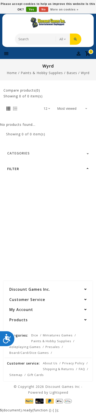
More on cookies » (64, 9)
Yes (31, 9)
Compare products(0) (21, 90)
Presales (52, 347)
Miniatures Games (58, 335)
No (43, 9)
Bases (72, 73)
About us (50, 363)
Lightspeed (58, 392)
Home (12, 73)
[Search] (75, 39)
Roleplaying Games (25, 347)
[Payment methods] (28, 401)
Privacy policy (73, 363)
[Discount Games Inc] (48, 22)
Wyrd (85, 73)
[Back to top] (86, 401)
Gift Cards (35, 375)
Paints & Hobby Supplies (42, 73)
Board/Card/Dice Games (29, 353)
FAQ (82, 369)
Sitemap (16, 375)
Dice (34, 335)
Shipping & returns (58, 369)
